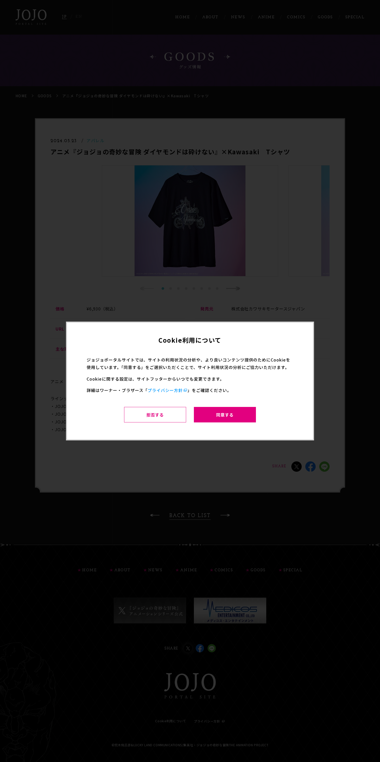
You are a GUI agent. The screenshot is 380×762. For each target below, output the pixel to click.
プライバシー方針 (165, 390)
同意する (225, 415)
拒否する (155, 415)
